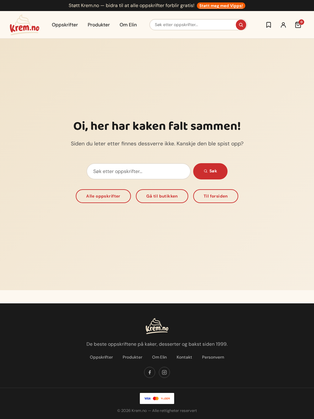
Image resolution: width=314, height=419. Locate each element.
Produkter (99, 24)
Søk (213, 171)
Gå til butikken (162, 196)
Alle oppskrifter (103, 196)
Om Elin (128, 24)
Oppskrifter (65, 24)
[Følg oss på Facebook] (149, 372)
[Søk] (241, 25)
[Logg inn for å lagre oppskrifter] (268, 25)
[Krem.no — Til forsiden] (24, 24)
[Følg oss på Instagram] (164, 372)
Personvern (213, 357)
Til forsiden (216, 196)
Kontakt (184, 357)
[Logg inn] (283, 25)
